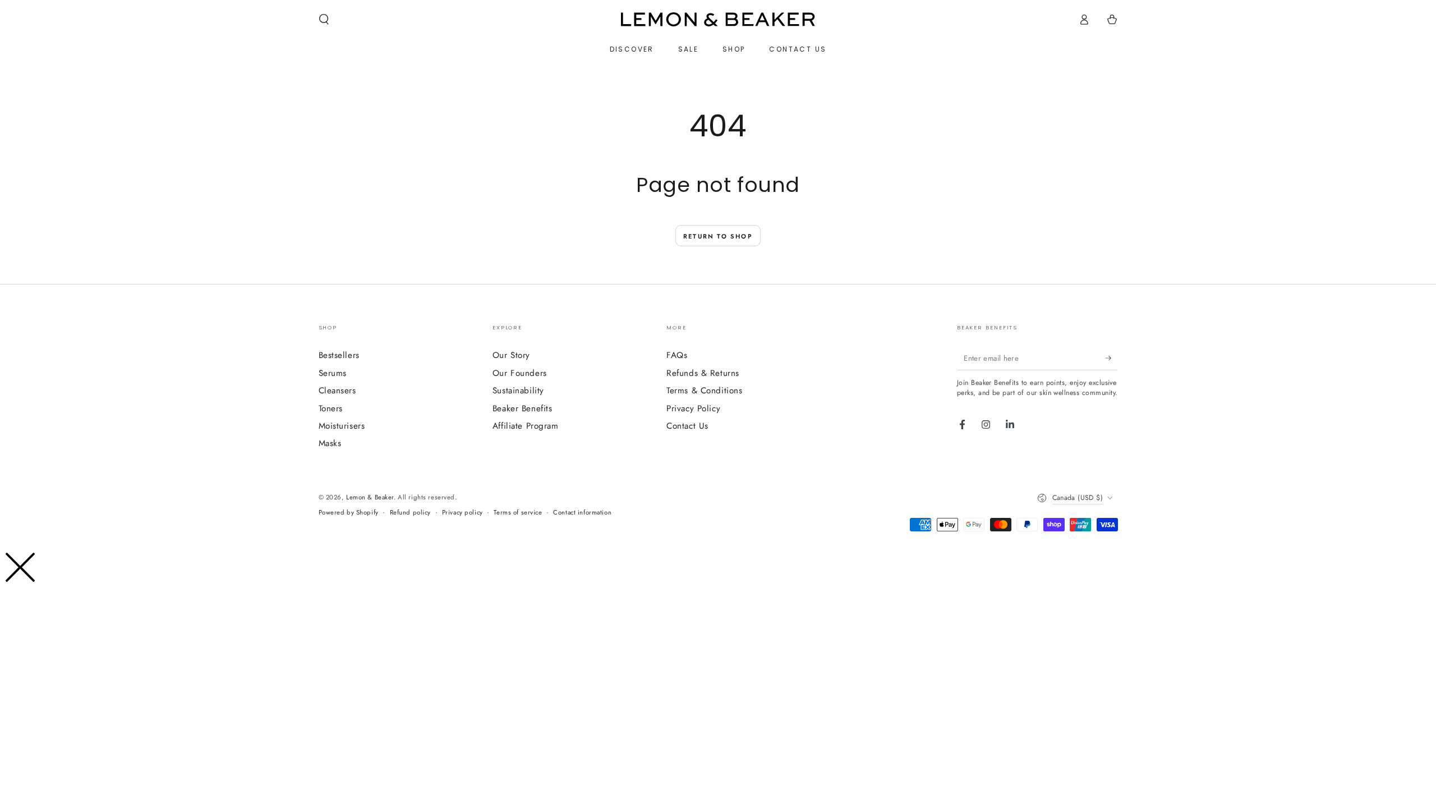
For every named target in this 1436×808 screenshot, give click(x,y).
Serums (333, 373)
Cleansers (337, 390)
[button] (324, 19)
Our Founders (520, 373)
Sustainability (518, 390)
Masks (330, 443)
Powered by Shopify (349, 512)
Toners (331, 408)
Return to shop (718, 236)
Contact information (582, 512)
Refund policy (410, 512)
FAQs (676, 355)
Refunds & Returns (702, 373)
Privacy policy (462, 512)
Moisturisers (342, 426)
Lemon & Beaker (370, 497)
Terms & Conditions (704, 390)
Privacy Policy (693, 408)
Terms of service (518, 512)
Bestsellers (339, 355)
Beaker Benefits (523, 408)
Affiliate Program (526, 426)
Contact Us (687, 426)
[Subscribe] (1112, 358)
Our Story (511, 355)
